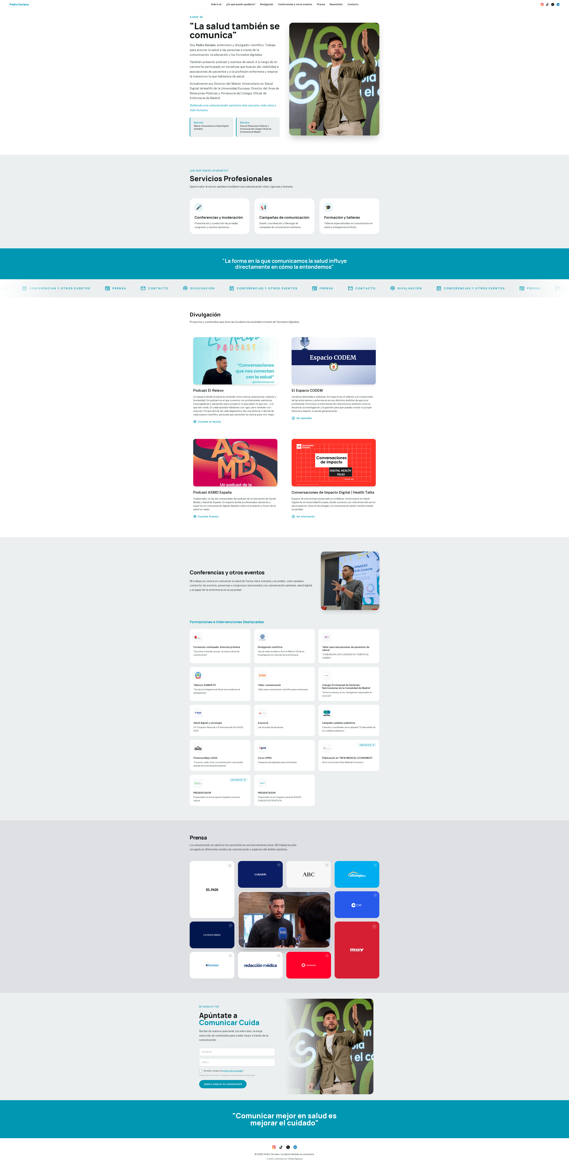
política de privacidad (233, 1071)
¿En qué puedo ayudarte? (240, 4)
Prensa (321, 4)
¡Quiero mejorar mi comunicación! (223, 1084)
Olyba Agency (295, 1159)
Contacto (353, 4)
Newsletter (336, 4)
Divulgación (266, 4)
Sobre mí (216, 4)
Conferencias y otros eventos (295, 4)
